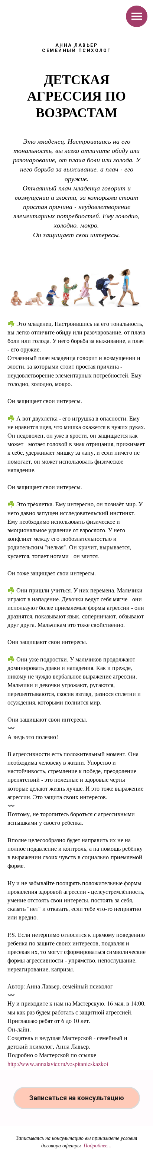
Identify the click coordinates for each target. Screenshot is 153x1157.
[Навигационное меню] (136, 16)
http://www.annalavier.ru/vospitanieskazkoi (57, 1064)
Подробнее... (98, 1145)
